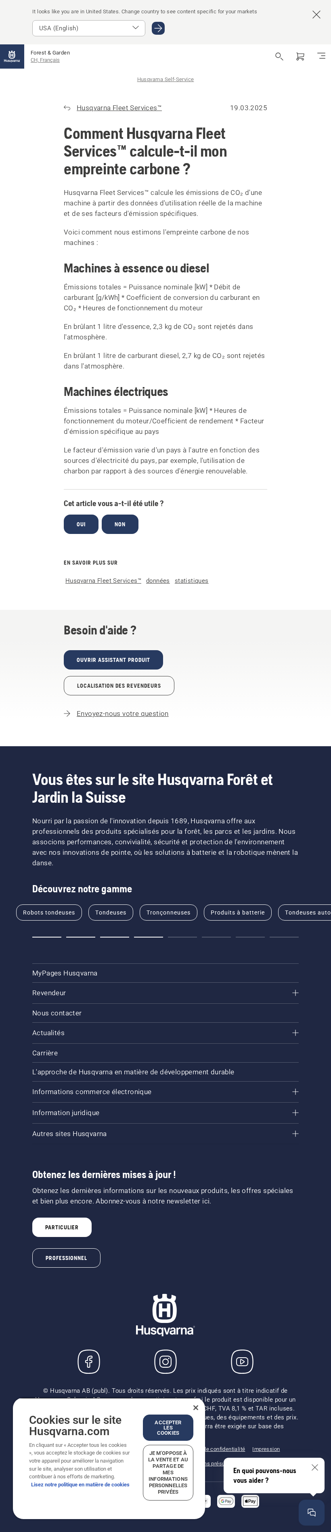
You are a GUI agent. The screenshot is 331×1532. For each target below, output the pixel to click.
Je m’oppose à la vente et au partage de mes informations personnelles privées (168, 1472)
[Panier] (300, 56)
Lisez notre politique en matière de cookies (80, 1485)
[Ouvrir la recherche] (279, 56)
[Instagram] (165, 1362)
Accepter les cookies (168, 1427)
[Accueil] (12, 56)
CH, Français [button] (45, 60)
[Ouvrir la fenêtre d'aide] (312, 1513)
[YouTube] (242, 1362)
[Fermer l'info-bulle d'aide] (314, 1467)
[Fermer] (196, 1407)
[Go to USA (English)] (158, 28)
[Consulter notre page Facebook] (89, 1362)
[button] (46, 937)
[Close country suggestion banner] (316, 14)
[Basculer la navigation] (321, 56)
